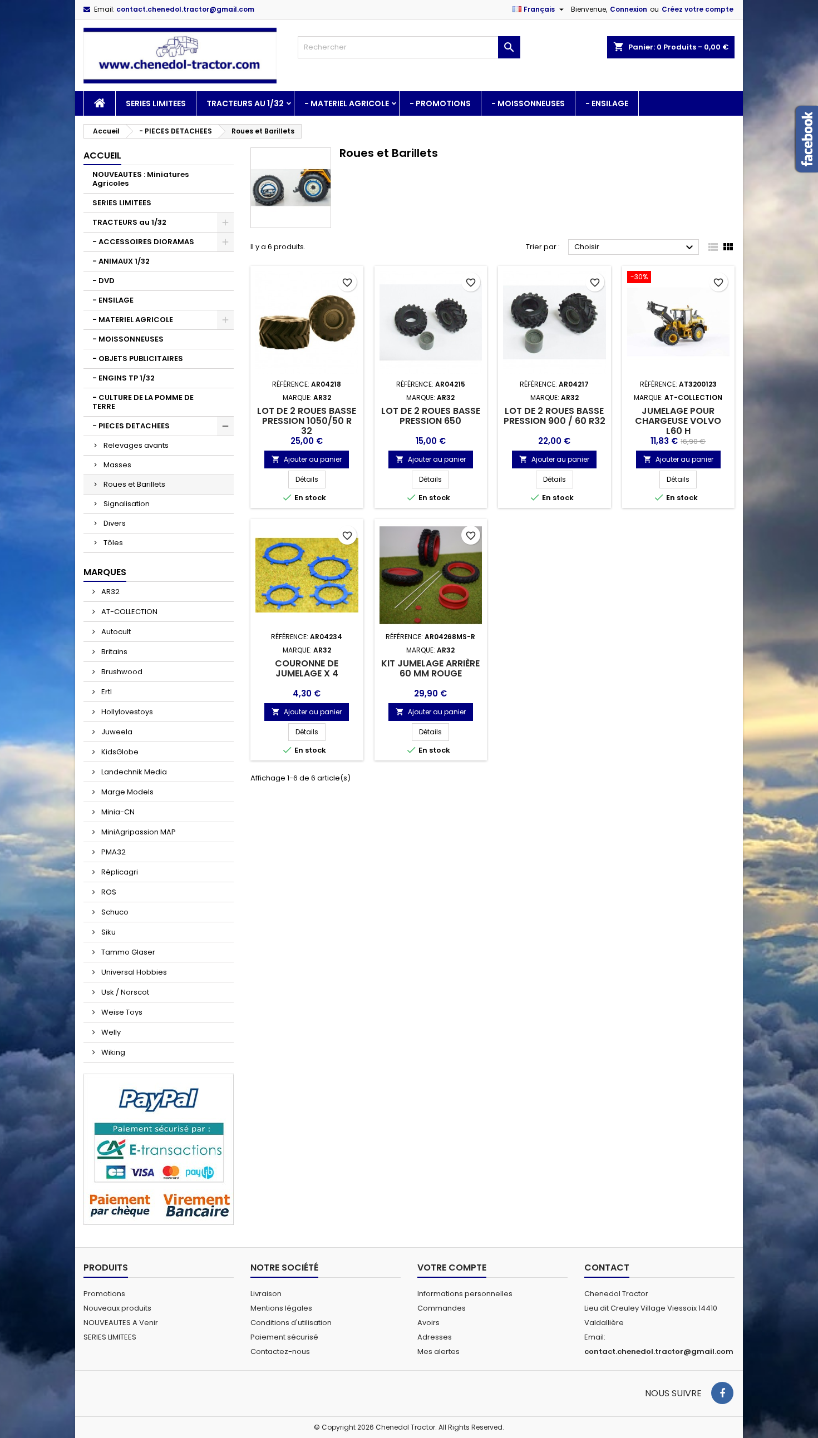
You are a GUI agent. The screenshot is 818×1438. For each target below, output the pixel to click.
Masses (117, 464)
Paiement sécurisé (284, 1337)
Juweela (116, 732)
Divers (115, 523)
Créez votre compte (697, 9)
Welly (110, 1032)
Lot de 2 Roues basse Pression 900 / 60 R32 (554, 415)
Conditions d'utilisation (291, 1322)
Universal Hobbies (133, 972)
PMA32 (113, 852)
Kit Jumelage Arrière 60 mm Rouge (430, 668)
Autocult (115, 631)
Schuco (114, 912)
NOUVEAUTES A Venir (120, 1322)
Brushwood (121, 671)
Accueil (102, 155)
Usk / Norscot (124, 992)
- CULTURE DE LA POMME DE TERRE (143, 402)
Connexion (628, 9)
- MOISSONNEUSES (528, 103)
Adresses (434, 1337)
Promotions (104, 1293)
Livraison (266, 1293)
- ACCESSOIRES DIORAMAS (143, 241)
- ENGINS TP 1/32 (123, 378)
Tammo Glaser (127, 952)
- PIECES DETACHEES (131, 426)
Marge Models (127, 792)
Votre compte (451, 1267)
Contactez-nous (280, 1351)
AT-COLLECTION (128, 611)
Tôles (113, 542)
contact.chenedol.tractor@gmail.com (185, 9)
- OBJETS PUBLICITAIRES (137, 358)
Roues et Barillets (134, 484)
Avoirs (428, 1322)
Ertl (106, 691)
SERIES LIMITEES (156, 103)
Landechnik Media (133, 772)
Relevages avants (136, 445)
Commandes (441, 1308)
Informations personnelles (465, 1293)
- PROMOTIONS (440, 103)
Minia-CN (117, 812)
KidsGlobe (119, 752)
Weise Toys (121, 1012)
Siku (108, 932)
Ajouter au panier (307, 459)
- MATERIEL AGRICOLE (346, 103)
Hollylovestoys (126, 711)
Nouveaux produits (117, 1308)
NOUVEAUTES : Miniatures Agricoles (140, 179)
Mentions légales (281, 1308)
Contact (606, 1267)
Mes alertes (438, 1351)
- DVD (103, 280)
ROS (108, 892)
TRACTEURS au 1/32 (245, 103)
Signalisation (127, 503)
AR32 (110, 591)
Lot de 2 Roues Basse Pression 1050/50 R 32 (306, 420)
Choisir (635, 247)
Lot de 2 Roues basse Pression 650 (430, 415)
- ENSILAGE (606, 103)
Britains (113, 651)
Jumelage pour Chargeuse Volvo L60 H (678, 420)
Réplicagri (119, 872)
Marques (104, 572)
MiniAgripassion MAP (138, 832)
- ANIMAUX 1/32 (121, 261)
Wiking (112, 1052)
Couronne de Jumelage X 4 (306, 668)
